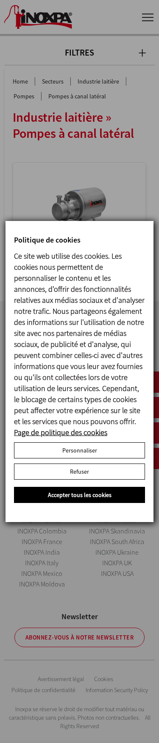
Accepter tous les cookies (80, 495)
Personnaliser (79, 450)
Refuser (79, 471)
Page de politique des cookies (60, 432)
